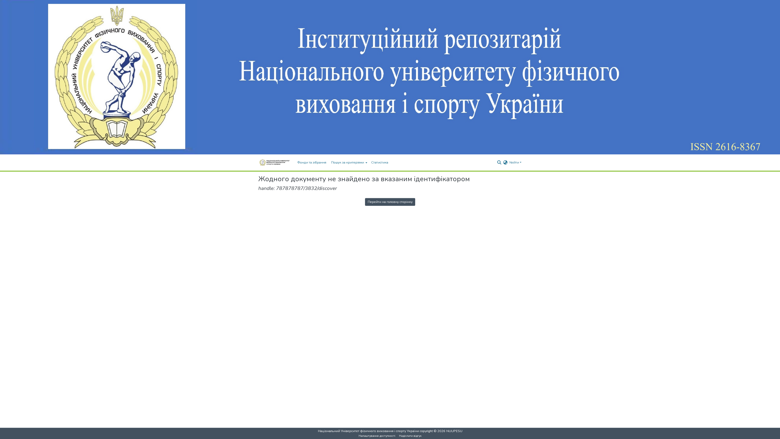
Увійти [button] (514, 162)
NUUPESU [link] (454, 431)
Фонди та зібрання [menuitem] (311, 162)
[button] (275, 162)
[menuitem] (348, 162)
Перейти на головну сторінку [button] (390, 202)
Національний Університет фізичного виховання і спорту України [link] (368, 431)
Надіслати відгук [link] (410, 436)
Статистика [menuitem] (379, 162)
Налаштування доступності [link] (377, 436)
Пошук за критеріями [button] (347, 162)
